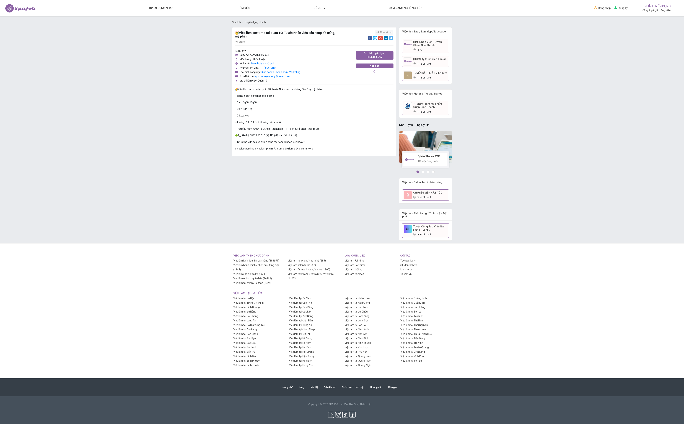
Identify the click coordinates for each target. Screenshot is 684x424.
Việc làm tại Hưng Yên (301, 365)
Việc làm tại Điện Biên (301, 320)
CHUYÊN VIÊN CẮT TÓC (427, 192)
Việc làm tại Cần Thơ (300, 302)
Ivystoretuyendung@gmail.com (272, 76)
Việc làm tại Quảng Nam (358, 360)
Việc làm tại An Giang (245, 329)
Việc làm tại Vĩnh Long (412, 351)
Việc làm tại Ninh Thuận (358, 342)
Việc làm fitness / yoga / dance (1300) (309, 269)
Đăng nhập (604, 8)
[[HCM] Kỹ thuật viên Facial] (408, 61)
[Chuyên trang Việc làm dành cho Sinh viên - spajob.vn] (20, 8)
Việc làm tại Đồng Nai (300, 325)
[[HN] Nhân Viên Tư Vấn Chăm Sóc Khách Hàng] (408, 44)
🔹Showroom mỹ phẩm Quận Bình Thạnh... (427, 105)
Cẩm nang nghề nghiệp (405, 8)
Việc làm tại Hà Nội (243, 298)
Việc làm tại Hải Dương (301, 351)
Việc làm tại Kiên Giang (357, 302)
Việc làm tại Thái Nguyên (414, 325)
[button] (417, 172)
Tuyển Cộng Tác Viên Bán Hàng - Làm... (429, 228)
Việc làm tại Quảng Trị (412, 302)
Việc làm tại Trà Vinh (411, 342)
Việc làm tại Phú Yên (356, 351)
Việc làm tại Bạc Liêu (244, 342)
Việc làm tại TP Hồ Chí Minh (248, 302)
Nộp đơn (374, 65)
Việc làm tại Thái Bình (412, 320)
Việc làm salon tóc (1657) (302, 265)
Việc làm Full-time (354, 260)
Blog (301, 387)
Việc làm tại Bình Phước (246, 360)
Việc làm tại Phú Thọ (356, 347)
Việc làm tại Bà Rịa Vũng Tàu (249, 325)
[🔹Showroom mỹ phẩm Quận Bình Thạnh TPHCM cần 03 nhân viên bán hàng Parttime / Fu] (408, 106)
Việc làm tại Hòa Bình (300, 360)
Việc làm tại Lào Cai (355, 325)
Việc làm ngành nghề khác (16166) (252, 278)
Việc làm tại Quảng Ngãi (358, 365)
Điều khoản (330, 387)
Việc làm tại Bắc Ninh (244, 347)
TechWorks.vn (408, 260)
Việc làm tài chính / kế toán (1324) (252, 282)
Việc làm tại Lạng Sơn (357, 320)
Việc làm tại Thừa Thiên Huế (416, 333)
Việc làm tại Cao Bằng (301, 307)
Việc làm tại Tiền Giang (413, 338)
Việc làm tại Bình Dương (246, 307)
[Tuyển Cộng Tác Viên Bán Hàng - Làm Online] (408, 228)
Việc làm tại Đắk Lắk (300, 311)
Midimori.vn (406, 269)
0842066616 (374, 55)
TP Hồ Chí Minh (267, 67)
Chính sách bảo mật (353, 387)
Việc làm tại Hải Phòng (245, 316)
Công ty (319, 8)
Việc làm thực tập (354, 274)
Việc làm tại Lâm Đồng (357, 316)
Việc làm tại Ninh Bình (357, 338)
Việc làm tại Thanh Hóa (413, 329)
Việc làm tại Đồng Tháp (302, 329)
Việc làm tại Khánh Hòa (357, 298)
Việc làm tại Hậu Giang (301, 356)
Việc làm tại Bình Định (245, 356)
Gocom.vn (406, 274)
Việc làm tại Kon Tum (356, 307)
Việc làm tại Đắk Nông (301, 316)
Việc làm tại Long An (244, 320)
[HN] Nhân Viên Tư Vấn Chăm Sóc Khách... (427, 43)
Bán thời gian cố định (262, 63)
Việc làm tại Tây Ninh (411, 316)
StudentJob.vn (408, 265)
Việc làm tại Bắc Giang (245, 333)
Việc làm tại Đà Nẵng (244, 311)
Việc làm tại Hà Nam (300, 342)
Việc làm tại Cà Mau (300, 298)
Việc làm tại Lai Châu (356, 311)
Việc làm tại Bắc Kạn (244, 338)
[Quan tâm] (374, 71)
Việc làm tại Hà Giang (300, 338)
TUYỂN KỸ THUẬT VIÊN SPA (430, 73)
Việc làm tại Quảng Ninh (413, 298)
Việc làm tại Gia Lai (299, 333)
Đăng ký (623, 8)
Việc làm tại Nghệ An (356, 333)
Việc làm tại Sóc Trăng (412, 307)
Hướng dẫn (376, 387)
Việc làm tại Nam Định (357, 329)
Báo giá (392, 387)
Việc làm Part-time (355, 265)
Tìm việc (244, 8)
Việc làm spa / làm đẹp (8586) (249, 274)
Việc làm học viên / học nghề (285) (307, 260)
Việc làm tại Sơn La (410, 311)
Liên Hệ (314, 387)
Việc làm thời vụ (353, 269)
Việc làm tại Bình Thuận (246, 365)
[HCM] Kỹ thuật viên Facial (429, 59)
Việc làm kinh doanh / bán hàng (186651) (256, 260)
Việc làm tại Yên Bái (411, 360)
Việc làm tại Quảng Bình (358, 356)
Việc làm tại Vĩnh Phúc (412, 356)
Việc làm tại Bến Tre (244, 351)
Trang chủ (287, 387)
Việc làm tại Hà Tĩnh (300, 347)
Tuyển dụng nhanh (162, 8)
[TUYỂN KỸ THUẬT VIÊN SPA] (408, 75)
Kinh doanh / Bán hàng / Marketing (280, 72)
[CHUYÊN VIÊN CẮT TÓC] (408, 194)
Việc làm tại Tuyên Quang (414, 347)
